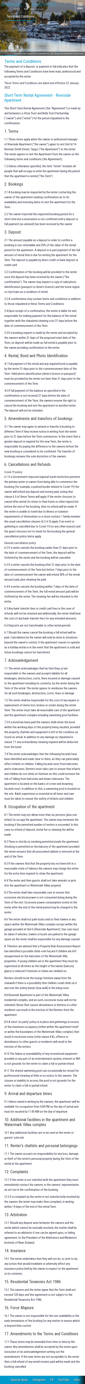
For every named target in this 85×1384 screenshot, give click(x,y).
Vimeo (78, 1380)
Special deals (19, 1380)
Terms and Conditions (20, 16)
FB (51, 1380)
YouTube (63, 1380)
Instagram (39, 1380)
